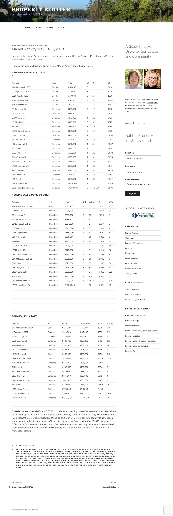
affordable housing (42, 452)
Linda (143, 123)
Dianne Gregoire (38, 45)
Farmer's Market (132, 326)
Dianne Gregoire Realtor (64, 454)
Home (27, 27)
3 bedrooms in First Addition (32, 449)
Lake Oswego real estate (79, 456)
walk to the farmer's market (81, 465)
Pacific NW (99, 461)
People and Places (133, 268)
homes (100, 454)
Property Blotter (41, 9)
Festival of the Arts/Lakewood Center (141, 331)
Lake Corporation (132, 336)
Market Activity (25, 446)
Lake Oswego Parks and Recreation (140, 341)
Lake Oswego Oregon (52, 456)
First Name (130, 153)
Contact (62, 27)
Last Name (130, 166)
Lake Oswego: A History (135, 299)
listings (47, 458)
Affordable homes (75, 449)
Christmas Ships (132, 320)
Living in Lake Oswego (65, 458)
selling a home (88, 463)
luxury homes (87, 458)
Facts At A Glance (133, 294)
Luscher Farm (131, 351)
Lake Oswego (32, 456)
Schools (49, 27)
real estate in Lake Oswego (63, 463)
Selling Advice (131, 273)
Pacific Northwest (81, 461)
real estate (39, 463)
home (93, 454)
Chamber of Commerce (135, 315)
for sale (84, 454)
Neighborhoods (132, 258)
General (128, 248)
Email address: (132, 179)
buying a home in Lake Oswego (89, 452)
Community (130, 238)
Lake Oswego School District (137, 346)
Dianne (136, 123)
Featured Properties (133, 243)
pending (110, 461)
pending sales (24, 463)
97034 (53, 449)
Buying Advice (131, 233)
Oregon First (62, 461)
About (38, 27)
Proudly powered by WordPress (24, 510)
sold (60, 465)
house (109, 454)
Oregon (35, 461)
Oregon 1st (47, 461)
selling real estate (45, 465)
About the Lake (132, 289)
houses (20, 456)
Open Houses (131, 263)
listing (37, 458)
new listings (23, 461)
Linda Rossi (101, 456)
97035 (61, 449)
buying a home (63, 452)
